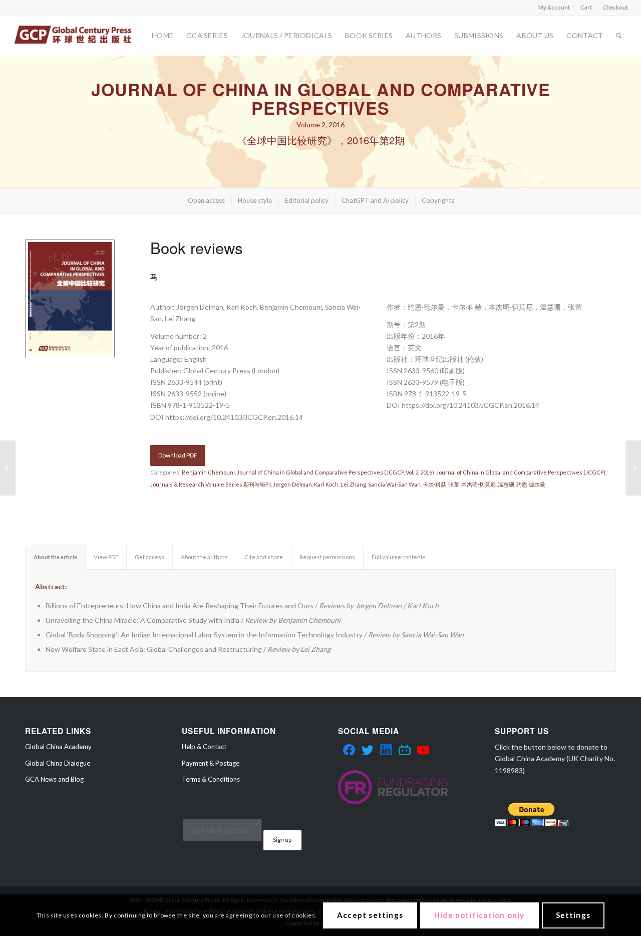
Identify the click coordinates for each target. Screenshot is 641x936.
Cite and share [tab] (263, 557)
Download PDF (177, 455)
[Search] (618, 36)
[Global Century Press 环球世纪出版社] (73, 36)
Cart (586, 7)
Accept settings (370, 914)
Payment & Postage (210, 763)
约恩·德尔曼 (530, 484)
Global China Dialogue (57, 763)
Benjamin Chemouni (208, 472)
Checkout (615, 7)
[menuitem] (554, 7)
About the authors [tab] (204, 557)
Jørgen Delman (292, 484)
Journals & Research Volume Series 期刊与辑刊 (210, 484)
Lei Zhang (353, 484)
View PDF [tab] (106, 557)
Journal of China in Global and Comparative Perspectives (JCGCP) (520, 472)
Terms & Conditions (211, 779)
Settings (573, 914)
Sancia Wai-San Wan (394, 484)
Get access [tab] (149, 557)
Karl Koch (326, 484)
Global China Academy (58, 747)
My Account (554, 7)
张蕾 (453, 484)
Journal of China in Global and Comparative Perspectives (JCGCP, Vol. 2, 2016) (335, 472)
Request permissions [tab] (327, 557)
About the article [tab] (55, 557)
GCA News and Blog (54, 779)
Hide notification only (479, 914)
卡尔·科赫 (434, 484)
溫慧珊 (506, 484)
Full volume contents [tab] (399, 557)
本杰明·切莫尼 (478, 484)
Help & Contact (204, 747)
